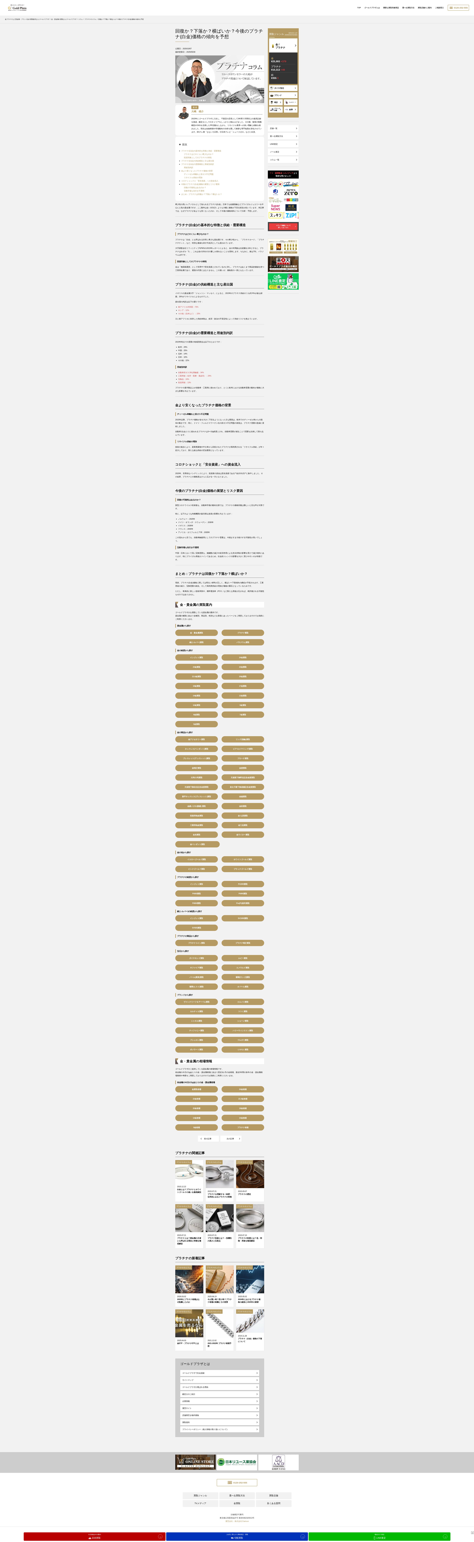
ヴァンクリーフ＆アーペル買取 (197, 1002)
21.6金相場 (242, 1099)
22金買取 (243, 667)
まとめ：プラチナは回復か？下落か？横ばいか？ (201, 194)
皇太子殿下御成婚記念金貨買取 (243, 787)
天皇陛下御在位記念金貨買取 (197, 787)
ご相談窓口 (439, 8)
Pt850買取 (196, 903)
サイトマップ (187, 1380)
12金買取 (243, 696)
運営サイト (187, 1408)
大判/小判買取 (196, 777)
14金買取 (196, 696)
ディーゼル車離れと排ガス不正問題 (199, 174)
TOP (359, 8)
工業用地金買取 (196, 825)
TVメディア (200, 1503)
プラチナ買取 (242, 633)
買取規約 (186, 1422)
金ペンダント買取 (197, 844)
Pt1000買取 (243, 884)
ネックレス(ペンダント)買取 (196, 749)
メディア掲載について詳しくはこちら (283, 226)
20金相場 (196, 1108)
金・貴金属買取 (196, 633)
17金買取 (243, 686)
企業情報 (186, 1401)
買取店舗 (273, 1495)
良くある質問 (273, 1503)
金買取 (237, 1503)
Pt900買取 (243, 894)
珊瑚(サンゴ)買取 (243, 977)
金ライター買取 (242, 835)
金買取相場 (196, 1089)
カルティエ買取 (196, 1011)
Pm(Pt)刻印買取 (243, 903)
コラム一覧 (274, 160)
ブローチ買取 (242, 758)
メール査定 (274, 152)
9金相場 (196, 1127)
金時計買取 (196, 768)
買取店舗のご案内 (425, 8)
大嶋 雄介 (197, 111)
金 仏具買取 (243, 816)
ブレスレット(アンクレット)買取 (196, 758)
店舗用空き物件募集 (190, 1415)
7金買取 (243, 715)
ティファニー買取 (196, 1030)
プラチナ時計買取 (243, 943)
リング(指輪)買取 (243, 739)
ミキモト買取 (242, 1049)
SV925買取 (196, 928)
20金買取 (243, 676)
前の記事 (207, 1139)
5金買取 (196, 724)
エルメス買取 (242, 1002)
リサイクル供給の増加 (193, 177)
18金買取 (196, 686)
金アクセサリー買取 (196, 739)
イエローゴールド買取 (196, 859)
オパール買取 (242, 987)
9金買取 (243, 705)
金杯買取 (243, 806)
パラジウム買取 (242, 642)
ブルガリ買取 (242, 1040)
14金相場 (196, 1118)
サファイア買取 (196, 968)
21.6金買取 (196, 676)
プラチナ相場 (242, 1127)
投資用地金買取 (196, 816)
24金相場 (243, 1089)
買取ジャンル (200, 1495)
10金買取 (196, 705)
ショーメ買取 (242, 1021)
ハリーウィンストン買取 (243, 1030)
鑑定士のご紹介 (188, 1394)
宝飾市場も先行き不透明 (194, 191)
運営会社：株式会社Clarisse (237, 1521)
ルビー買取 (242, 958)
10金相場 (243, 1118)
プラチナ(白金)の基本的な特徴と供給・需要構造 (201, 151)
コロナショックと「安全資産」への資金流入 (199, 181)
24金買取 (243, 657)
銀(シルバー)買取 (196, 642)
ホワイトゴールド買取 (243, 859)
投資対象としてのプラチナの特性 (198, 157)
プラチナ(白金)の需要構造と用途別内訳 (197, 164)
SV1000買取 (243, 918)
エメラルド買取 (242, 968)
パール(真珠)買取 (196, 977)
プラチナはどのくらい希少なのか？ (199, 154)
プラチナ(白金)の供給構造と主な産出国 (197, 161)
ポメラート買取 (196, 1049)
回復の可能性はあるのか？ (195, 187)
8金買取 (196, 715)
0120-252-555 (460, 8)
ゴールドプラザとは (372, 8)
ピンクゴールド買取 (196, 869)
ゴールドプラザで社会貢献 (193, 1373)
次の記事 (230, 1139)
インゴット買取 (196, 657)
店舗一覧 (273, 128)
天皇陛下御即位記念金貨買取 (243, 777)
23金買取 (196, 667)
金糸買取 (196, 835)
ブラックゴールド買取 (243, 869)
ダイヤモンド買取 (196, 958)
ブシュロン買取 (196, 1040)
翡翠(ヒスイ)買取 (196, 987)
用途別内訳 (188, 167)
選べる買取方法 (408, 8)
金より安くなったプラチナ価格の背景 (197, 171)
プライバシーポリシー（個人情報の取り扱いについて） (205, 1429)
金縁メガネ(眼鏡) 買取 (196, 806)
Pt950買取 (196, 894)
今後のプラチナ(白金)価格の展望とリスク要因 (200, 184)
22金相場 (196, 1099)
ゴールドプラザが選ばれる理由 (195, 1387)
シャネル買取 (196, 1021)
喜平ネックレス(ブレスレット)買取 (196, 796)
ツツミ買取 (242, 1011)
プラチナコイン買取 (196, 943)
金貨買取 (243, 768)
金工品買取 (242, 825)
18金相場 (243, 1108)
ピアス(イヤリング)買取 (243, 749)
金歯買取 (243, 796)
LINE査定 (274, 144)
